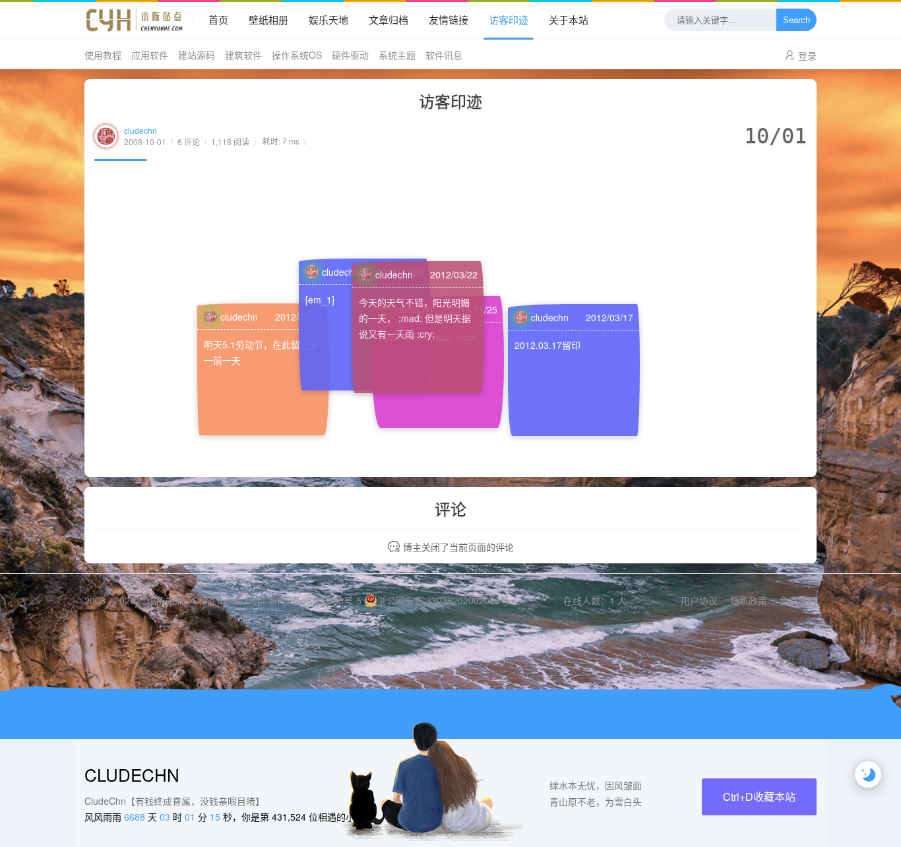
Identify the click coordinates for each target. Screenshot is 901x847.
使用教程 (102, 54)
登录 (807, 55)
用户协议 (699, 600)
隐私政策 (748, 600)
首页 (218, 19)
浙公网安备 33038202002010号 (443, 600)
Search (796, 20)
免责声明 (798, 600)
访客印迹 (508, 19)
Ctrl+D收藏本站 (759, 796)
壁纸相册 (268, 19)
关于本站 (568, 19)
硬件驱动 (350, 54)
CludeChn (131, 774)
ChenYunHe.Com (229, 600)
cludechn (140, 130)
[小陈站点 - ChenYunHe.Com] (138, 20)
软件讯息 (443, 54)
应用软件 (149, 54)
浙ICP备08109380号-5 (314, 600)
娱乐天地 (328, 19)
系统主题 (397, 54)
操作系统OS (297, 54)
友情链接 (448, 19)
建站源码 (196, 54)
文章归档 (388, 19)
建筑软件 (243, 54)
